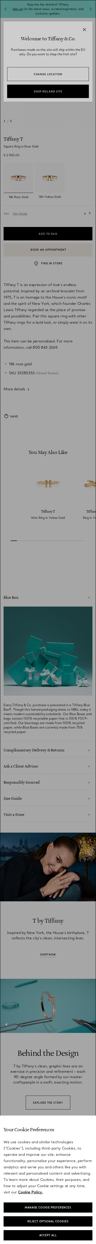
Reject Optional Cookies (47, 1221)
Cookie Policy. (30, 1192)
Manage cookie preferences (48, 1207)
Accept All (48, 1235)
